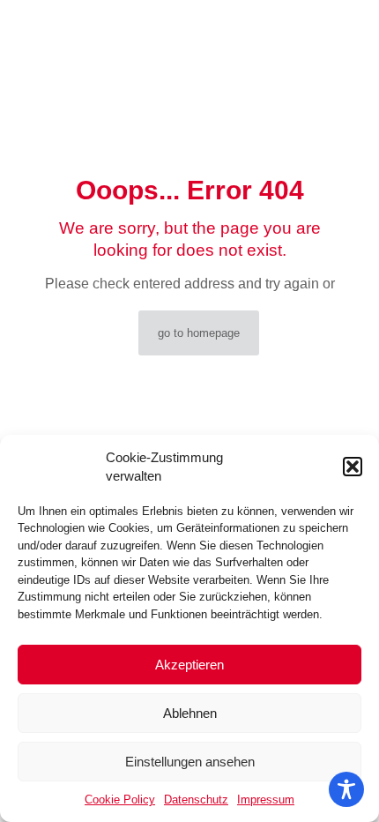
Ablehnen (190, 713)
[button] (352, 466)
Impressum (265, 799)
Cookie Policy (120, 799)
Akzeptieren (189, 664)
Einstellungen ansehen (190, 761)
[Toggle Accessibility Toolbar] (346, 789)
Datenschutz (196, 799)
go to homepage (199, 333)
